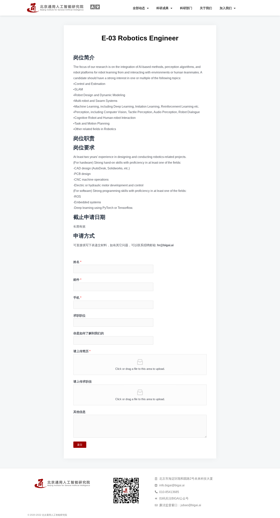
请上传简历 (81, 351)
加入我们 (226, 8)
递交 (79, 444)
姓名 (77, 262)
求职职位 (79, 315)
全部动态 (139, 8)
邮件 (77, 279)
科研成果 (162, 8)
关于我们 (206, 8)
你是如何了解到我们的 (88, 333)
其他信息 (79, 411)
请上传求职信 (82, 381)
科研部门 (186, 8)
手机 (77, 297)
